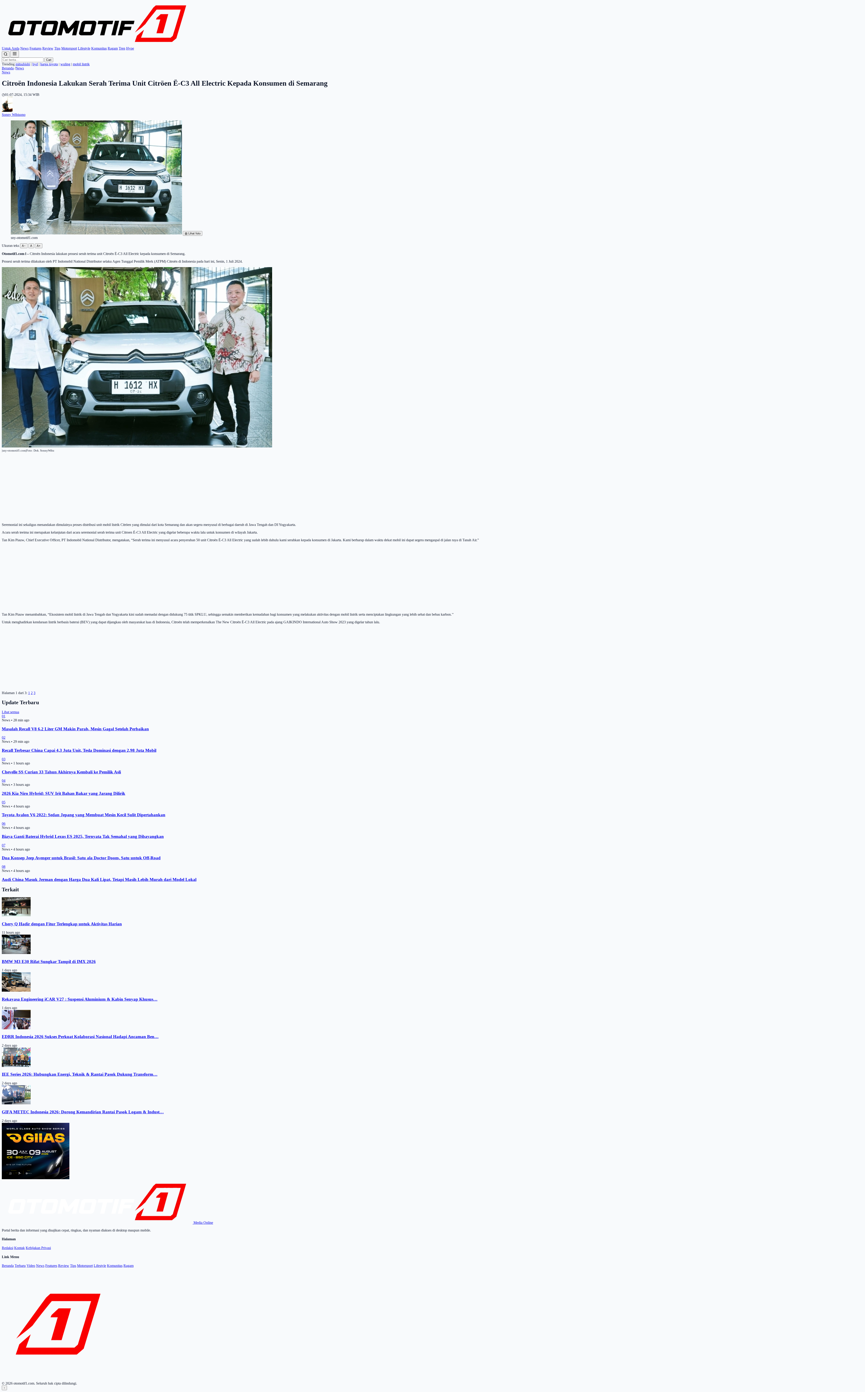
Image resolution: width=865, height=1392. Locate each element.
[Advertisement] (432, 487)
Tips (57, 48)
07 (3, 845)
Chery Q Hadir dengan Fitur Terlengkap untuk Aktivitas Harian (62, 924)
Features (35, 48)
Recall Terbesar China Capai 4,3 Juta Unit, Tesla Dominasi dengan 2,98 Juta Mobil (79, 750)
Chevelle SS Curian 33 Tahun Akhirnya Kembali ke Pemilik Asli (61, 772)
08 (3, 867)
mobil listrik (81, 64)
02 (3, 737)
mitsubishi (23, 64)
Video (31, 1266)
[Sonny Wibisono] (7, 110)
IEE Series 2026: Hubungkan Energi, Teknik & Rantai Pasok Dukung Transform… (79, 1074)
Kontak (19, 1248)
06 (3, 824)
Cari (48, 60)
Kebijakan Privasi (38, 1248)
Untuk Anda (10, 48)
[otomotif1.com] (97, 44)
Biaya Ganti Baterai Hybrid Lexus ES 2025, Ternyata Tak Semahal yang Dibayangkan (83, 836)
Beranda (8, 68)
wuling (65, 64)
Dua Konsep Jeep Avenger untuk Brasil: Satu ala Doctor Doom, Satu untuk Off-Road (81, 857)
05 (3, 802)
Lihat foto (192, 233)
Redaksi (7, 1248)
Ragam (113, 48)
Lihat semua (10, 712)
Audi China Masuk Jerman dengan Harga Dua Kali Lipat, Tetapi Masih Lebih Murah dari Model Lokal (99, 879)
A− (24, 246)
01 (3, 716)
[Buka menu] (14, 53)
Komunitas (99, 48)
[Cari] (5, 54)
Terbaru (20, 1266)
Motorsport (69, 48)
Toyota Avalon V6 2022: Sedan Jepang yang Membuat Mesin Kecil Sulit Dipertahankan (83, 814)
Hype (130, 48)
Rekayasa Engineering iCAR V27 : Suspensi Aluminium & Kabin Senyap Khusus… (79, 999)
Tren (122, 48)
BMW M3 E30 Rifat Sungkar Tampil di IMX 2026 (49, 961)
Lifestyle (84, 48)
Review (47, 48)
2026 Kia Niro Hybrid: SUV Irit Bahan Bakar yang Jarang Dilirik (63, 793)
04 (3, 780)
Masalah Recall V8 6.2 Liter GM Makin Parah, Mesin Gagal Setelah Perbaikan (75, 729)
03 (3, 759)
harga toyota (49, 64)
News (24, 48)
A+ (39, 246)
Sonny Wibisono (13, 115)
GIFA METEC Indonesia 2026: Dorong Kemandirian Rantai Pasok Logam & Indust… (83, 1112)
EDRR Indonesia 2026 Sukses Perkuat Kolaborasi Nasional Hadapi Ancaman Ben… (80, 1036)
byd (35, 64)
